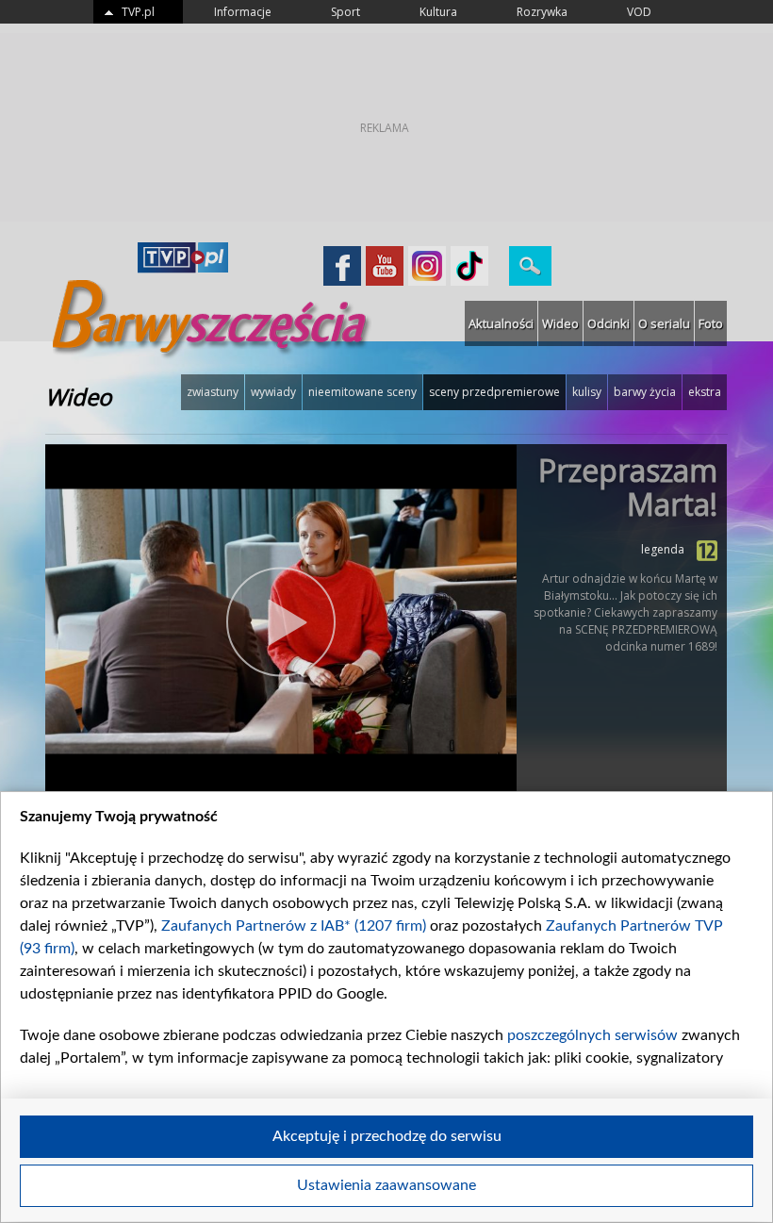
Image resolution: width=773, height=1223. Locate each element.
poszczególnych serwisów (592, 1035)
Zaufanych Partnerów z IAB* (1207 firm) (293, 926)
